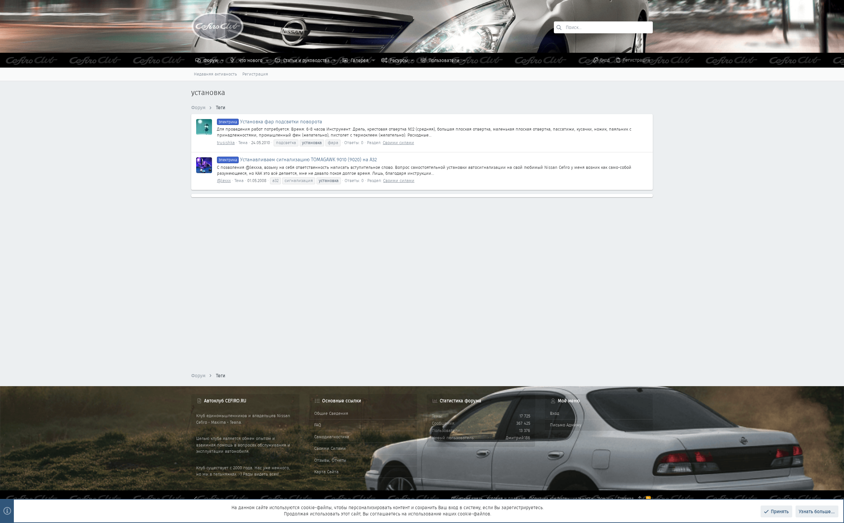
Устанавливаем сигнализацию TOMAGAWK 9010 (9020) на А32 (298, 159)
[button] (222, 60)
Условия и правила (506, 498)
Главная (626, 498)
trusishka (226, 142)
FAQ (317, 425)
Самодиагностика (331, 437)
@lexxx (224, 180)
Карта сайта (326, 472)
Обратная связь (467, 498)
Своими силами (398, 142)
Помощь (605, 498)
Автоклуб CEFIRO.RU (225, 400)
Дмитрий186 (518, 438)
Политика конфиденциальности (561, 498)
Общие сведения (331, 413)
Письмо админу (565, 425)
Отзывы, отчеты (330, 460)
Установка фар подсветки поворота (270, 121)
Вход (554, 413)
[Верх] (640, 499)
